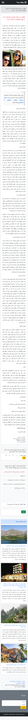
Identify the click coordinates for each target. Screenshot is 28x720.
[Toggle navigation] (3, 2)
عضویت (23, 707)
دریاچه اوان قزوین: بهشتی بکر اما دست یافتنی (16, 546)
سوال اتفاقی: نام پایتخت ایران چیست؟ (16, 504)
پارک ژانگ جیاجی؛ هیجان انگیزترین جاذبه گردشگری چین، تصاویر (15, 626)
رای (24, 458)
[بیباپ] (21, 2)
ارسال (23, 512)
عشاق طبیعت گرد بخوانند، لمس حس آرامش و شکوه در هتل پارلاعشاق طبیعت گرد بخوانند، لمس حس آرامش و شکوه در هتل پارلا (14, 585)
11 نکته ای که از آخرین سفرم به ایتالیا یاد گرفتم (16, 665)
